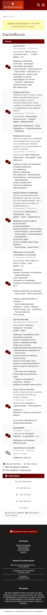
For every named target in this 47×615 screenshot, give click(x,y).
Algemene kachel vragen (22, 85)
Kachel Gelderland (35, 234)
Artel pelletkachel (19, 177)
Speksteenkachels (35, 69)
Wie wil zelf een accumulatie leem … (24, 565)
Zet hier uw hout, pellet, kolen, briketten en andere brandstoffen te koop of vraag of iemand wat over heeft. (26, 365)
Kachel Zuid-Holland (20, 229)
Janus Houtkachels (20, 278)
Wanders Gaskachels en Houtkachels (27, 273)
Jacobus (26, 307)
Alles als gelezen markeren (17, 467)
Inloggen (11, 23)
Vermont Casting (19, 309)
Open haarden (20, 72)
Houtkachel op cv (33, 72)
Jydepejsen (17, 307)
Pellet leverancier (19, 443)
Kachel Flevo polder (20, 239)
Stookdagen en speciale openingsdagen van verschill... (24, 78)
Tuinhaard (18, 82)
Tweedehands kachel (31, 335)
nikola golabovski (34, 406)
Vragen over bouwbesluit (24, 379)
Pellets (37, 126)
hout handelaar (28, 440)
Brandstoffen (18, 428)
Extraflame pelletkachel (22, 167)
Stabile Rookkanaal (22, 275)
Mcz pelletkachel (19, 169)
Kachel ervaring (19, 358)
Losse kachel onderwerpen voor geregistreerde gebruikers (25, 421)
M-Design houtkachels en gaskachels (27, 291)
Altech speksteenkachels (24, 304)
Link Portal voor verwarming (25, 371)
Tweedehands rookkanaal (22, 337)
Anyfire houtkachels (34, 294)
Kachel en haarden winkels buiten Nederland (26, 243)
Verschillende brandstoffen (23, 66)
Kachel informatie (19, 69)
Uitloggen (23, 550)
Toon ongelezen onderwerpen (18, 470)
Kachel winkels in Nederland (25, 193)
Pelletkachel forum (21, 92)
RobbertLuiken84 (27, 122)
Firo (28, 309)
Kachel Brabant (20, 237)
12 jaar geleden (28, 436)
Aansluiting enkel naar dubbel (23, 571)
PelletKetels (19, 131)
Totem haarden (18, 315)
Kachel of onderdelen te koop (24, 340)
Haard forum (17, 382)
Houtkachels (28, 61)
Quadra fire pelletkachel (22, 183)
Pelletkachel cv (19, 128)
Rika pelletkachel (19, 175)
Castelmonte (36, 309)
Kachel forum (19, 46)
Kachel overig (32, 74)
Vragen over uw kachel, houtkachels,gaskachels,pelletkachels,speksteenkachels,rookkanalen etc (27, 347)
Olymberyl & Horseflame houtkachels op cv (27, 284)
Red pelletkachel (34, 175)
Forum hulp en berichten (23, 389)
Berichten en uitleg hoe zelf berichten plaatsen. (27, 414)
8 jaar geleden (30, 157)
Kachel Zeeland (21, 234)
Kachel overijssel (29, 221)
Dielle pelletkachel (20, 188)
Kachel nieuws (20, 353)
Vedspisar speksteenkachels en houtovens (25, 300)
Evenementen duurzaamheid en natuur (25, 375)
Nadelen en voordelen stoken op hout (27, 385)
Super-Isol (27, 458)
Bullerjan (34, 307)
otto (22, 57)
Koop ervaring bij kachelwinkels (25, 356)
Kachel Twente (20, 247)
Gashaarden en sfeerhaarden (24, 280)
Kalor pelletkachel (34, 177)
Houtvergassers (19, 74)
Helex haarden (20, 294)
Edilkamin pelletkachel (21, 172)
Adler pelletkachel (21, 180)
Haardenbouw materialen (24, 448)
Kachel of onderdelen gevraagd (25, 342)
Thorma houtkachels (22, 312)
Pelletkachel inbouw (33, 128)
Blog (23, 552)
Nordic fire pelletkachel (31, 164)
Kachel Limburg (36, 229)
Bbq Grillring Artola (20, 87)
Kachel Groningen (21, 231)
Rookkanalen (29, 64)
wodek (23, 330)
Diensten (27, 382)
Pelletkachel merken (22, 136)
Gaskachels (17, 64)
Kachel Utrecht (33, 247)
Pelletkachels (28, 126)
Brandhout (29, 403)
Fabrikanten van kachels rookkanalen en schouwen (24, 253)
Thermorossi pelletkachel (22, 185)
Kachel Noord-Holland (21, 226)
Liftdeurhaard (29, 82)
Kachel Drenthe (35, 231)
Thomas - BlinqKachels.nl (30, 217)
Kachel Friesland (19, 224)
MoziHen (20, 513)
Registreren (22, 23)
